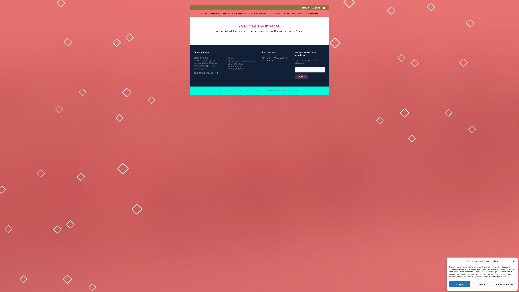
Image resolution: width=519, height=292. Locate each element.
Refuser (482, 284)
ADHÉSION (316, 8)
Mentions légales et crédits (284, 90)
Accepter (460, 284)
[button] (513, 261)
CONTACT (305, 8)
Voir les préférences (504, 284)
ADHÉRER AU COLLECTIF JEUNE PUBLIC (275, 59)
